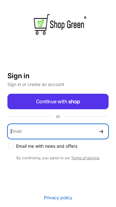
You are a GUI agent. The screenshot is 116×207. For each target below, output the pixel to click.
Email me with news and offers (46, 146)
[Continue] (101, 131)
